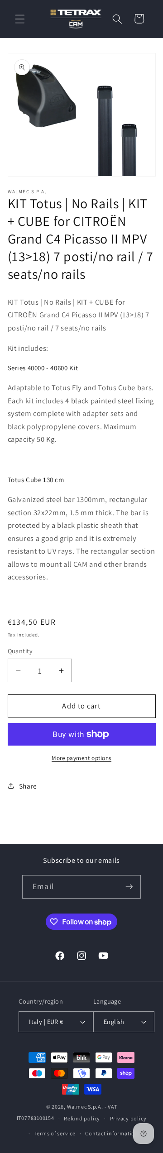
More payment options (81, 758)
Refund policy (82, 1118)
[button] (20, 18)
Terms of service (55, 1133)
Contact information (112, 1133)
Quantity (20, 650)
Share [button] (28, 785)
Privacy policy (128, 1118)
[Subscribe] (129, 887)
